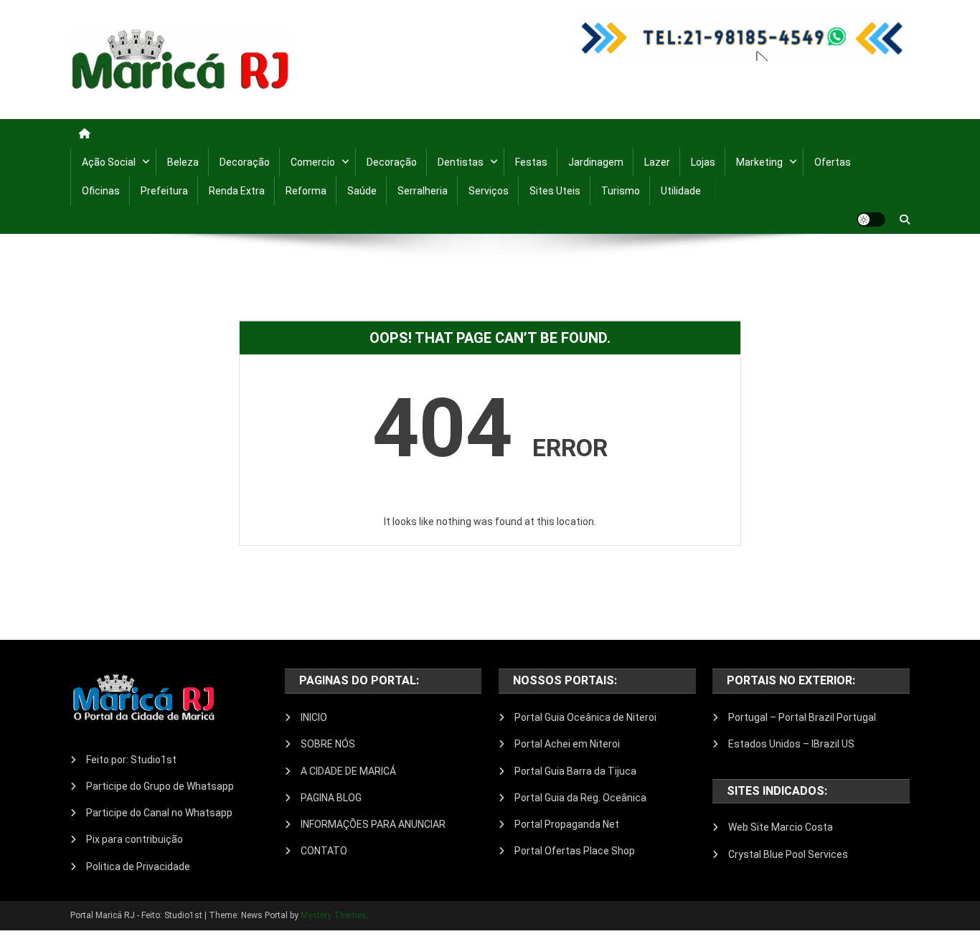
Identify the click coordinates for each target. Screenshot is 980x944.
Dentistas (461, 162)
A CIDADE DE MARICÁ (348, 771)
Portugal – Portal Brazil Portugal (802, 717)
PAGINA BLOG (331, 797)
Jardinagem (595, 162)
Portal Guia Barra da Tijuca (575, 771)
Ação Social (109, 162)
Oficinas (101, 191)
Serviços (488, 191)
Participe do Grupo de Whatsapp (160, 786)
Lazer (657, 162)
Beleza (183, 162)
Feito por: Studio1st (131, 759)
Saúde (362, 191)
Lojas (703, 162)
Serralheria (422, 191)
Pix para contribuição (134, 839)
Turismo (620, 191)
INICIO (314, 717)
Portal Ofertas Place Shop (574, 850)
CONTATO (324, 850)
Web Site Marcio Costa (780, 827)
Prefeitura (164, 191)
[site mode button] (871, 219)
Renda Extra (237, 191)
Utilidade (681, 191)
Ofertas (832, 162)
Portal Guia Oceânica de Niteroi (585, 717)
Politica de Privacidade (138, 866)
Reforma (306, 191)
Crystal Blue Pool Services (788, 854)
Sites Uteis (554, 191)
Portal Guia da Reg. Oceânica (580, 797)
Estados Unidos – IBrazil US (791, 744)
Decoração (245, 162)
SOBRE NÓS (328, 744)
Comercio (313, 162)
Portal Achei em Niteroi (567, 744)
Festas (531, 162)
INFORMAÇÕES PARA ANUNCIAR (373, 824)
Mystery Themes (334, 915)
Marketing (759, 162)
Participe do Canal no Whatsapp (159, 812)
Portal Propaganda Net (566, 824)
